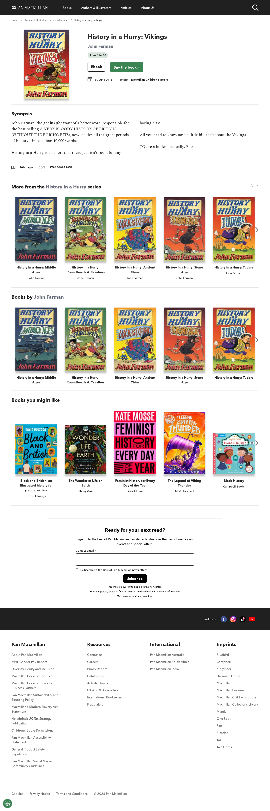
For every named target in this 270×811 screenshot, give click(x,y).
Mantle (222, 711)
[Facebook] (224, 619)
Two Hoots (224, 747)
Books (67, 8)
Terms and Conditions (72, 794)
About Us (147, 8)
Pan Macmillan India (164, 669)
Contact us (94, 655)
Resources (98, 644)
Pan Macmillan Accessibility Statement (31, 739)
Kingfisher (224, 669)
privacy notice (107, 591)
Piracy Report (97, 669)
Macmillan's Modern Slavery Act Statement (34, 709)
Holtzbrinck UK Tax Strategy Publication (31, 721)
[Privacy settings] (7, 803)
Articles (126, 8)
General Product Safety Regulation (28, 751)
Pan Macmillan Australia (167, 655)
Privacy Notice (39, 794)
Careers (92, 662)
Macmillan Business (231, 690)
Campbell (224, 662)
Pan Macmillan (28, 644)
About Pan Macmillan (26, 655)
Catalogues (95, 676)
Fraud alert (95, 704)
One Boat (223, 719)
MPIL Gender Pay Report (29, 662)
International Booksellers (105, 697)
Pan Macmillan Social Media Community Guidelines (31, 763)
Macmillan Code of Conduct (31, 676)
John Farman (60, 20)
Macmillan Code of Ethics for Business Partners (32, 685)
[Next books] (257, 229)
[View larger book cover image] (46, 64)
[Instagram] (233, 619)
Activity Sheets (97, 683)
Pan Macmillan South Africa (169, 662)
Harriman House (228, 676)
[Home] (29, 7)
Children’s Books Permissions (32, 730)
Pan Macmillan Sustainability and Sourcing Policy (35, 697)
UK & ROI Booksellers (102, 690)
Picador (222, 733)
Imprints (226, 644)
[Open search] (255, 8)
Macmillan (224, 683)
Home (14, 20)
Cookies (17, 794)
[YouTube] (252, 619)
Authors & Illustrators (96, 8)
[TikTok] (243, 619)
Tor (219, 740)
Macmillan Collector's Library (238, 704)
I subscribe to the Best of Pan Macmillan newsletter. (113, 570)
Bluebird (223, 655)
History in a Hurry (66, 187)
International (165, 644)
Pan (219, 726)
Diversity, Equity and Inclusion (32, 669)
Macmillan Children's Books (236, 697)
